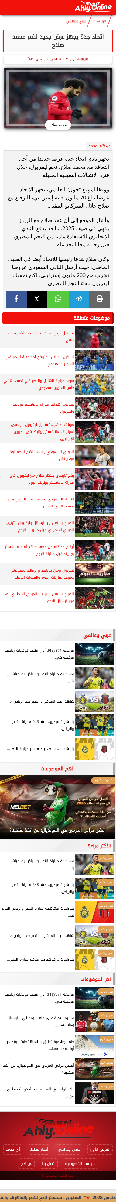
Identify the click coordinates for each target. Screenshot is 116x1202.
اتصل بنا (49, 1163)
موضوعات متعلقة (92, 318)
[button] (11, 809)
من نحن (26, 1163)
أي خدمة (12, 1149)
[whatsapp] (58, 299)
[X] (37, 299)
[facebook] (16, 299)
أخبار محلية (39, 1149)
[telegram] (79, 299)
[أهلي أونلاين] (93, 7)
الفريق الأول (100, 1149)
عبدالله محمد (99, 146)
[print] (99, 299)
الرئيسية (99, 21)
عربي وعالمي (76, 21)
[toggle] (8, 8)
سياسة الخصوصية (80, 1163)
